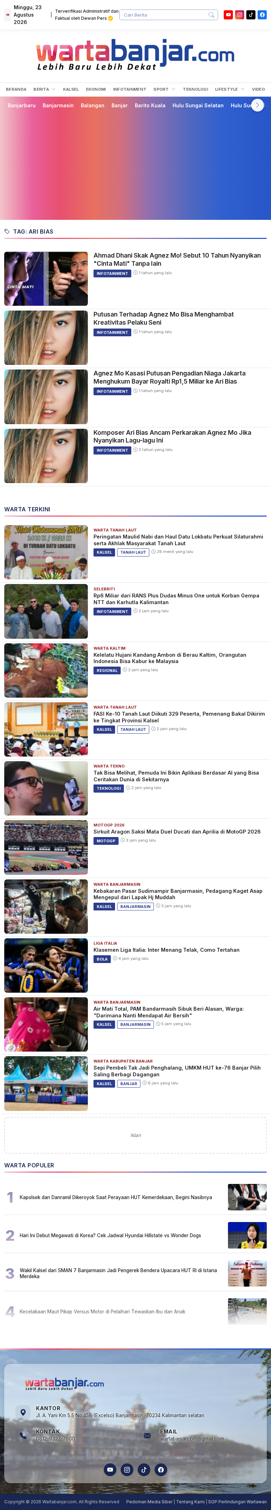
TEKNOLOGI (195, 89)
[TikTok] (144, 1469)
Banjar (120, 105)
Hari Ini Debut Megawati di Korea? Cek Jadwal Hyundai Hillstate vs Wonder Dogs (110, 1235)
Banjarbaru (22, 105)
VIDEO (258, 89)
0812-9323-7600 (55, 1439)
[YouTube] (228, 14)
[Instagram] (239, 14)
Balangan (92, 105)
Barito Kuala (150, 105)
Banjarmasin (58, 105)
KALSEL (71, 89)
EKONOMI (96, 89)
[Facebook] (262, 14)
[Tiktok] (250, 14)
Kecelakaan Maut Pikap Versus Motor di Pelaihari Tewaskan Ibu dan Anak (102, 1312)
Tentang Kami (190, 1501)
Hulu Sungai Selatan (198, 105)
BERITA (42, 89)
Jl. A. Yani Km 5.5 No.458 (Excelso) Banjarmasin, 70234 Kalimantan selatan (120, 1415)
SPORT (161, 89)
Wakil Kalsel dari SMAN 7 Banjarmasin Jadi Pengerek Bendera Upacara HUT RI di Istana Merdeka (118, 1273)
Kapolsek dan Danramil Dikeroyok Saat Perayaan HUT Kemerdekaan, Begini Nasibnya (116, 1197)
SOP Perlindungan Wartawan (237, 1501)
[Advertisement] (135, 164)
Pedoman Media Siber (149, 1501)
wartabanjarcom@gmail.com (192, 1439)
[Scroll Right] (257, 105)
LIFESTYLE (227, 89)
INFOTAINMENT (130, 89)
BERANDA (16, 89)
